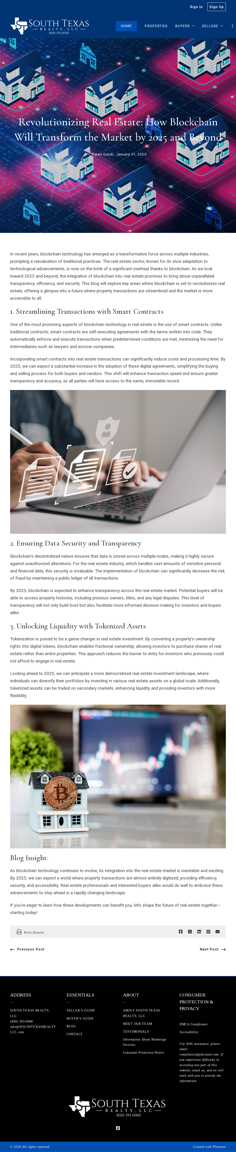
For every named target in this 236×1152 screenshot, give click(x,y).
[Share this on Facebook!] (181, 932)
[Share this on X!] (190, 932)
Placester (219, 1147)
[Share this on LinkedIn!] (199, 932)
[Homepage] (50, 26)
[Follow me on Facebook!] (118, 1128)
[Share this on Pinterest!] (208, 932)
